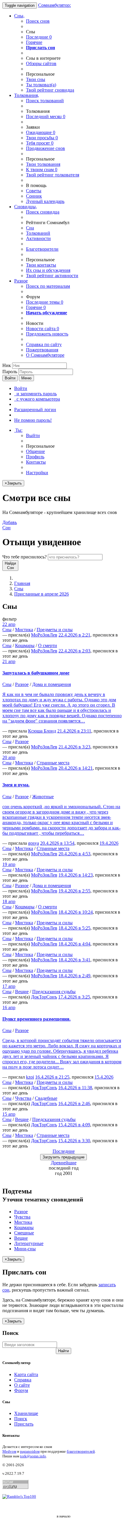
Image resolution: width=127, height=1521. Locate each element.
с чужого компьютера (37, 398)
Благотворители (42, 249)
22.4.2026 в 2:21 (74, 634)
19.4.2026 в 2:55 (74, 890)
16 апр (8, 1007)
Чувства (23, 1098)
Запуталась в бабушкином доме (35, 672)
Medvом (9, 1451)
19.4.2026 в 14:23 (75, 874)
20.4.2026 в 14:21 (75, 768)
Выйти (33, 435)
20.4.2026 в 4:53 (74, 853)
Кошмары (25, 645)
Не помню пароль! (33, 420)
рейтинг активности (52, 275)
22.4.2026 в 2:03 (74, 650)
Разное (21, 280)
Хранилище (26, 1413)
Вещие (22, 991)
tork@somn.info (33, 1456)
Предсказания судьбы (54, 991)
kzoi (30, 1076)
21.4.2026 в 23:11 (74, 730)
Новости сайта (42, 328)
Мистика (24, 629)
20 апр (8, 757)
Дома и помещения (51, 684)
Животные (43, 796)
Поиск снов (38, 21)
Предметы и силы (55, 629)
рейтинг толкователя (52, 174)
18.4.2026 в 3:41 (74, 959)
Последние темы (44, 302)
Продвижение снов (45, 148)
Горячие (34, 42)
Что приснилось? (24, 556)
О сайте (22, 1385)
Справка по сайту (44, 344)
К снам (41, 169)
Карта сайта (26, 1374)
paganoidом (30, 1451)
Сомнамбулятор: (54, 5)
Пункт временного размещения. (36, 1018)
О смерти (47, 645)
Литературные (28, 1243)
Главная (22, 583)
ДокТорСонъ (44, 996)
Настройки (37, 472)
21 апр (8, 661)
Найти (63, 1351)
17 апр (8, 986)
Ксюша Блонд (42, 730)
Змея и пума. (16, 784)
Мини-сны (25, 1248)
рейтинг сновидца (50, 89)
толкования (43, 164)
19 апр (8, 864)
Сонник (34, 196)
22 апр (8, 624)
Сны (18, 588)
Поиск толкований (45, 100)
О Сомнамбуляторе (45, 355)
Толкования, (26, 95)
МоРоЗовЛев (44, 634)
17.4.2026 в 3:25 (74, 996)
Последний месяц (45, 116)
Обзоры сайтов (41, 63)
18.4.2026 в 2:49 (74, 975)
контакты (41, 264)
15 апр (8, 1114)
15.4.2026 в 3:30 (74, 1140)
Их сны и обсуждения (48, 270)
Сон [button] (9, 525)
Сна (30, 227)
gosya (33, 843)
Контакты (36, 461)
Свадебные (46, 1098)
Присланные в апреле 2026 (41, 593)
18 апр (8, 901)
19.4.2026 (109, 843)
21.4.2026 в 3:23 (74, 746)
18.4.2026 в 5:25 (74, 927)
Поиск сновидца (42, 211)
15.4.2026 (104, 1076)
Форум (21, 1390)
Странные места (53, 762)
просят (39, 143)
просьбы (42, 137)
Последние (39, 36)
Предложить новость (47, 333)
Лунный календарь (45, 201)
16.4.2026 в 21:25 (52, 1076)
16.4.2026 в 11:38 (75, 1087)
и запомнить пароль (35, 393)
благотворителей (81, 1451)
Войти (10, 378)
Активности (38, 238)
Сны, (19, 15)
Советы (33, 190)
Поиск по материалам (48, 286)
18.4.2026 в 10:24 (75, 912)
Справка (22, 1379)
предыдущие (63, 1157)
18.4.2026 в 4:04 (74, 943)
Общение (35, 451)
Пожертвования (42, 349)
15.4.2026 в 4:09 (74, 1124)
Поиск (20, 1418)
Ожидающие (40, 132)
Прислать (23, 1423)
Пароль (9, 371)
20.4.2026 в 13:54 (57, 843)
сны (35, 79)
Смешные (24, 1232)
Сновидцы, (25, 206)
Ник (6, 365)
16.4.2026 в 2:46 (74, 1103)
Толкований (38, 233)
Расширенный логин (35, 409)
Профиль (35, 456)
